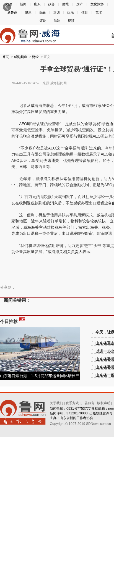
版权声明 (103, 403)
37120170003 (77, 413)
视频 (71, 21)
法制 (57, 21)
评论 (43, 21)
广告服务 (88, 403)
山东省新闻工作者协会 (76, 418)
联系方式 (72, 403)
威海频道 (20, 57)
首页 (5, 57)
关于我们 (56, 403)
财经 (35, 57)
